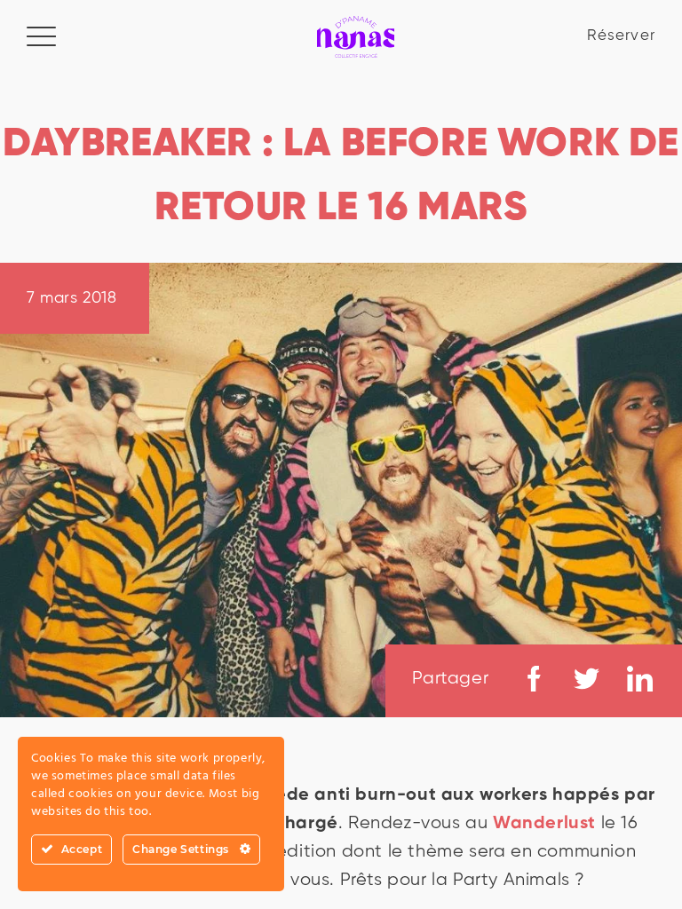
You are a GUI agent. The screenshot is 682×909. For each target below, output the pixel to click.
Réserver (621, 35)
